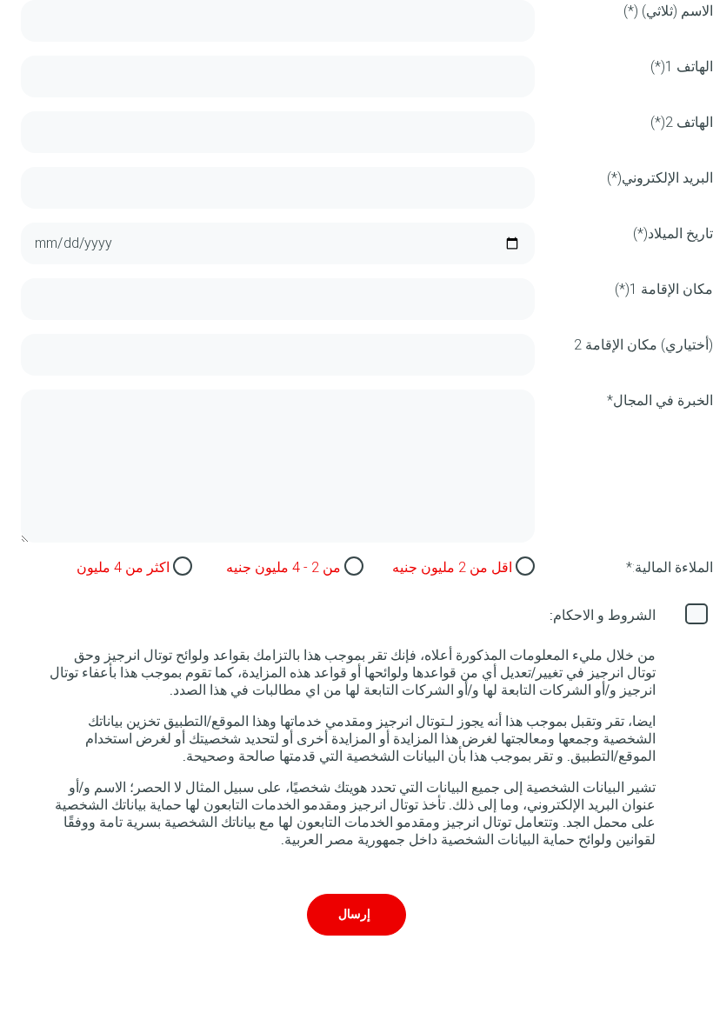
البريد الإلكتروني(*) (660, 178)
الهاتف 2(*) (681, 122)
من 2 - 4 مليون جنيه (283, 567)
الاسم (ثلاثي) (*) (668, 11)
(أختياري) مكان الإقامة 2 (643, 344)
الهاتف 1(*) (681, 66)
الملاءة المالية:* (669, 567)
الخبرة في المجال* (660, 400)
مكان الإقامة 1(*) (664, 289)
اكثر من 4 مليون (123, 567)
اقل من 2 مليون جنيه (452, 567)
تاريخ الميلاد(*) (673, 233)
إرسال (354, 914)
